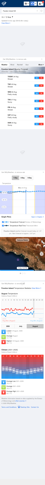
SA (11, 71)
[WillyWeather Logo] (5, 3)
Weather (4, 64)
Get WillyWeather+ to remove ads (14, 59)
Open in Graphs (36, 292)
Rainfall (20, 64)
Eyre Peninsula (20, 71)
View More (36, 363)
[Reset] (37, 11)
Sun (27, 64)
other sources (20, 476)
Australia (4, 71)
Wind (12, 64)
